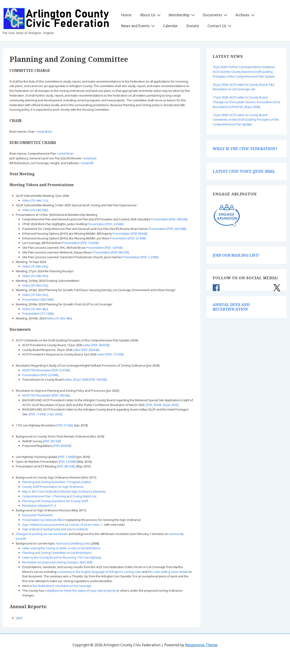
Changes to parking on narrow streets (42, 534)
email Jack (90, 158)
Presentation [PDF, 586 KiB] (169, 219)
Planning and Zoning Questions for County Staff (55, 501)
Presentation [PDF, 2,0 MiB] (40, 375)
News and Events (135, 26)
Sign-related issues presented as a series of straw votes (61, 524)
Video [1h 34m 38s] (35, 210)
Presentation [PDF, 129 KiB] (104, 247)
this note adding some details (168, 572)
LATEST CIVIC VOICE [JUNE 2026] (243, 171)
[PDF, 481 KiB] (66, 466)
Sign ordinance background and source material (55, 529)
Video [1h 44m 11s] (35, 200)
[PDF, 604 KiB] (62, 446)
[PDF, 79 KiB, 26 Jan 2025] (162, 405)
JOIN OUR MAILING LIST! (236, 255)
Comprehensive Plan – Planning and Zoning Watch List (59, 496)
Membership (179, 15)
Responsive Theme (201, 644)
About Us (147, 15)
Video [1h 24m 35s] (35, 276)
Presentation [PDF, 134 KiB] (80, 243)
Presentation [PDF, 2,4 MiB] (105, 224)
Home (126, 15)
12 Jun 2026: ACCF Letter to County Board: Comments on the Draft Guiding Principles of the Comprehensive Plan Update (246, 119)
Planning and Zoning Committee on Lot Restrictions (57, 553)
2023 (19, 618)
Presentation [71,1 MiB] (37, 313)
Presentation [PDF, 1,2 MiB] (140, 257)
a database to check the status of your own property (80, 590)
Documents (212, 15)
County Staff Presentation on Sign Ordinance (53, 487)
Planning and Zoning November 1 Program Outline (56, 482)
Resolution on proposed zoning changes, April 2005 (57, 562)
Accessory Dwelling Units (73, 543)
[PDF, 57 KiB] (64, 425)
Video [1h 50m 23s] (35, 295)
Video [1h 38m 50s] (35, 266)
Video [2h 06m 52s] (35, 285)
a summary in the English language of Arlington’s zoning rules (99, 572)
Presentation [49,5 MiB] (37, 299)
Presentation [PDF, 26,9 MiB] (167, 229)
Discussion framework (37, 515)
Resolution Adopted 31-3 (39, 505)
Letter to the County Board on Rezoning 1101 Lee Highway (61, 557)
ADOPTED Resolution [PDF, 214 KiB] (46, 370)
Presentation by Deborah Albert (43, 520)
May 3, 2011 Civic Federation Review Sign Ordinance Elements (64, 491)
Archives (242, 15)
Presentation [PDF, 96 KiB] (130, 233)
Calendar (170, 26)
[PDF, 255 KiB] (52, 441)
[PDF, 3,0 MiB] (67, 461)
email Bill (87, 163)
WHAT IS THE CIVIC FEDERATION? (245, 148)
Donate (192, 26)
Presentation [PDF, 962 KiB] (111, 252)
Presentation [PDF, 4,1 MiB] (128, 238)
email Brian (44, 131)
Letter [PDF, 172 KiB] (110, 354)
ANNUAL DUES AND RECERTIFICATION (231, 307)
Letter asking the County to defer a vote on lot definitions (61, 548)
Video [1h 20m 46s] (35, 309)
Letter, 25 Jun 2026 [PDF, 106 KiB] (85, 379)
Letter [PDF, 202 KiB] (86, 350)
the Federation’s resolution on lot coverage (62, 586)
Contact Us (217, 26)
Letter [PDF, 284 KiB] (96, 345)
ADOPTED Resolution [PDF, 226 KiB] (46, 395)
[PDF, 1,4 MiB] (67, 457)
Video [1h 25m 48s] (59, 318)
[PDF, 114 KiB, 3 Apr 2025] (45, 414)
